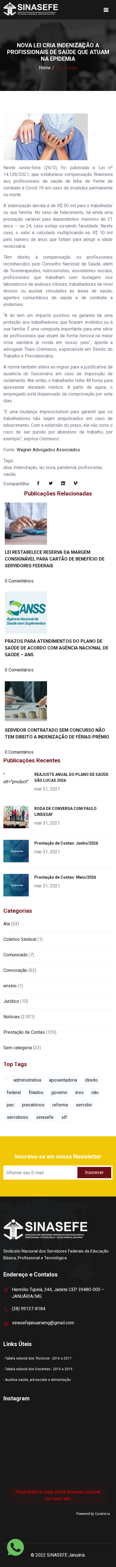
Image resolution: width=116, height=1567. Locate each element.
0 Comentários (19, 581)
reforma (60, 1105)
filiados (36, 1092)
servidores (17, 1117)
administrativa (27, 1080)
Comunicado (15, 954)
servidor (84, 1105)
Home (45, 67)
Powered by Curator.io (93, 1514)
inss (79, 1092)
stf (64, 1117)
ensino (10, 985)
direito (91, 1080)
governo (59, 1092)
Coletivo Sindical (19, 939)
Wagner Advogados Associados (48, 449)
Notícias (11, 1016)
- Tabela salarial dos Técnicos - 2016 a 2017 (37, 1358)
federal (14, 1092)
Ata (6, 924)
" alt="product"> (17, 778)
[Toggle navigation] (106, 10)
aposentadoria (63, 1080)
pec (10, 1105)
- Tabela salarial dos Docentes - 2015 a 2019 (37, 1369)
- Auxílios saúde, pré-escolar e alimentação (37, 1380)
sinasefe (44, 1117)
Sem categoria (17, 1047)
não (95, 1092)
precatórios (33, 1105)
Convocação (15, 970)
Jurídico (11, 1001)
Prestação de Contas (24, 1032)
